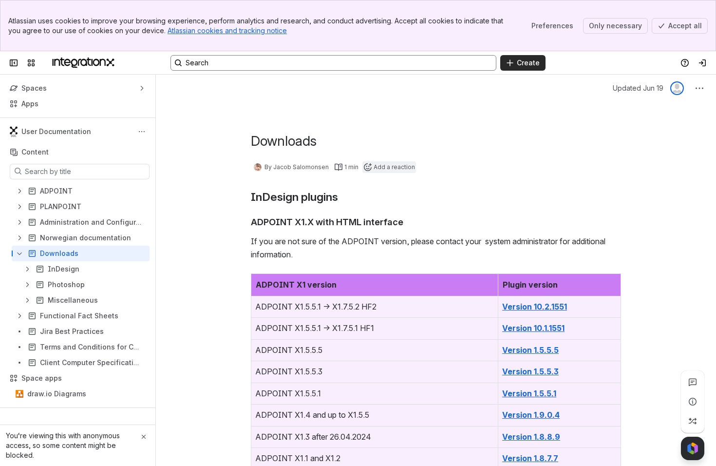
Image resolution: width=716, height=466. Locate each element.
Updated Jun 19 (638, 88)
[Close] (144, 437)
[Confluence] (83, 63)
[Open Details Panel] (692, 401)
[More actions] (142, 131)
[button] (488, 284)
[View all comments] (692, 382)
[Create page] (692, 421)
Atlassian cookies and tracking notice (227, 30)
